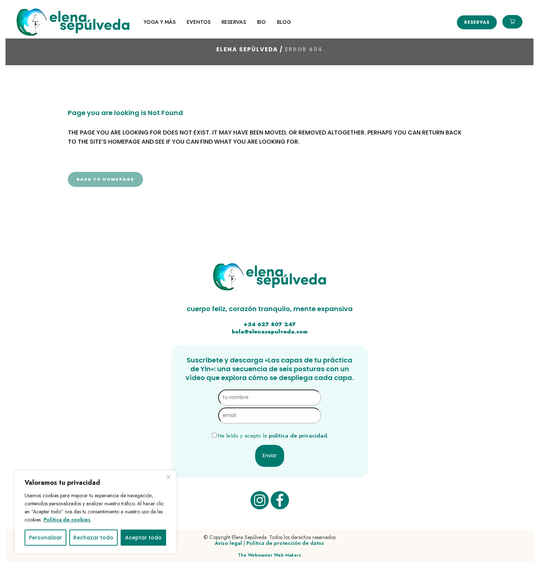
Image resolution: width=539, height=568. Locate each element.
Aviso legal (228, 543)
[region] (95, 512)
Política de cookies (67, 519)
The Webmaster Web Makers (269, 555)
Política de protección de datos (285, 543)
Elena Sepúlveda (247, 49)
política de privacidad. (299, 436)
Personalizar (45, 537)
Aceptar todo (143, 537)
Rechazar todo (93, 537)
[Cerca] (168, 476)
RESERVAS (476, 22)
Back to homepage (105, 179)
